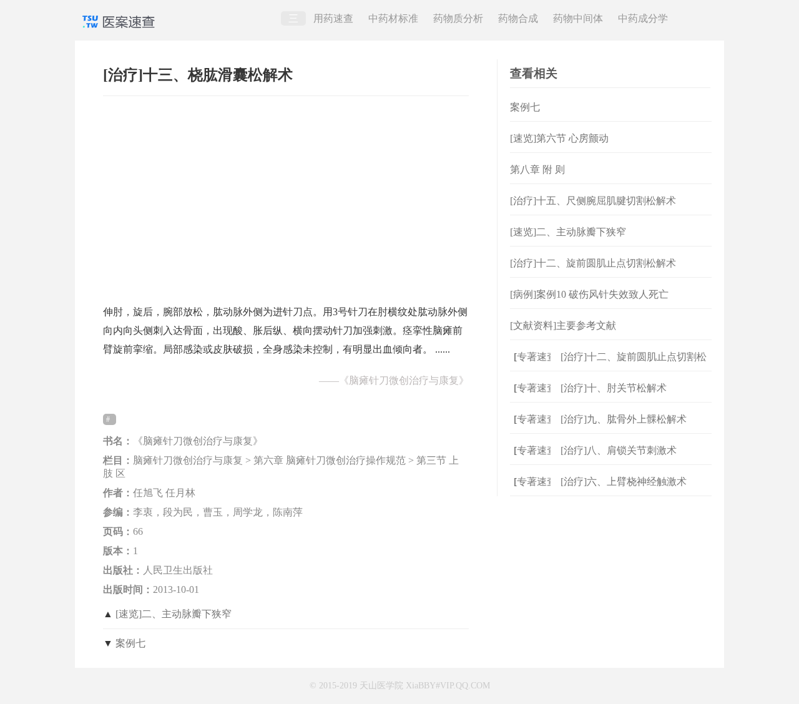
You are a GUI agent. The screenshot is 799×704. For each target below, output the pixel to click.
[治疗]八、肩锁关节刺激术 (619, 450)
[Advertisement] (286, 194)
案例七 (130, 643)
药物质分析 (458, 18)
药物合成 (518, 18)
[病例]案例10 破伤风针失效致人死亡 (589, 294)
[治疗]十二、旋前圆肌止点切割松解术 (593, 263)
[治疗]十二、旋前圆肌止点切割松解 (634, 366)
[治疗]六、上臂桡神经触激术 (624, 481)
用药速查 (333, 18)
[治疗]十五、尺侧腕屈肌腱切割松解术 (593, 200)
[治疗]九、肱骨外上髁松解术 (624, 419)
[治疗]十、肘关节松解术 (614, 388)
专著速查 (532, 356)
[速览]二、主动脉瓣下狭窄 (173, 614)
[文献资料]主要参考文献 (563, 325)
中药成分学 (643, 18)
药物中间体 (578, 18)
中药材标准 (393, 18)
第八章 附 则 (537, 169)
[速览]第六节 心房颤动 (559, 138)
